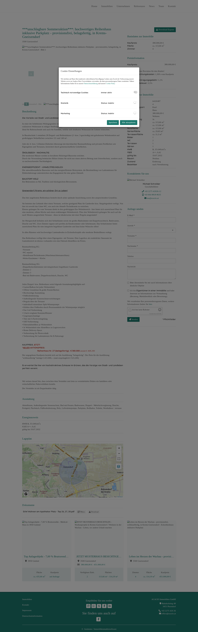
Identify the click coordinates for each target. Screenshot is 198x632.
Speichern (113, 122)
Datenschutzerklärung (91, 83)
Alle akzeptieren (129, 122)
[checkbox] (135, 92)
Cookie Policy (110, 83)
